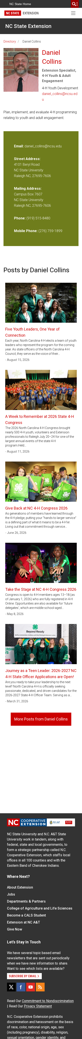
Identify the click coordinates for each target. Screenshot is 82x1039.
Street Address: (27, 159)
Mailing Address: (28, 188)
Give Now (14, 929)
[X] (11, 987)
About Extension (20, 887)
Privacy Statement (38, 1006)
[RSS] (40, 987)
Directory (9, 41)
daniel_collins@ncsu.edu (59, 97)
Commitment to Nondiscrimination (48, 1001)
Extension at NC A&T (23, 922)
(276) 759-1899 (50, 231)
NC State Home (20, 4)
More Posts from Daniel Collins (41, 719)
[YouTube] (30, 987)
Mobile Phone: (26, 231)
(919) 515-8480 (38, 218)
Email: (19, 146)
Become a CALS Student (26, 915)
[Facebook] (21, 987)
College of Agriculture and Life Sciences (39, 908)
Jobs (11, 894)
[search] (75, 4)
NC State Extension (28, 26)
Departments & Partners (26, 901)
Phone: (20, 218)
